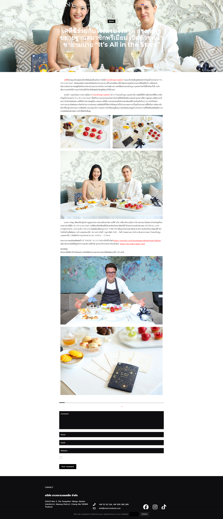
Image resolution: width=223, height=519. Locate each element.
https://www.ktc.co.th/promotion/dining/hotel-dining (137, 240)
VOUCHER (125, 4)
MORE (134, 4)
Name (63, 434)
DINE (108, 4)
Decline (144, 514)
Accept (134, 514)
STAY (102, 4)
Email (63, 442)
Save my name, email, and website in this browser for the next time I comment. (99, 458)
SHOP (115, 4)
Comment (65, 413)
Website (64, 450)
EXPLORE (91, 4)
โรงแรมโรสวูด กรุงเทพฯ (101, 94)
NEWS (111, 21)
